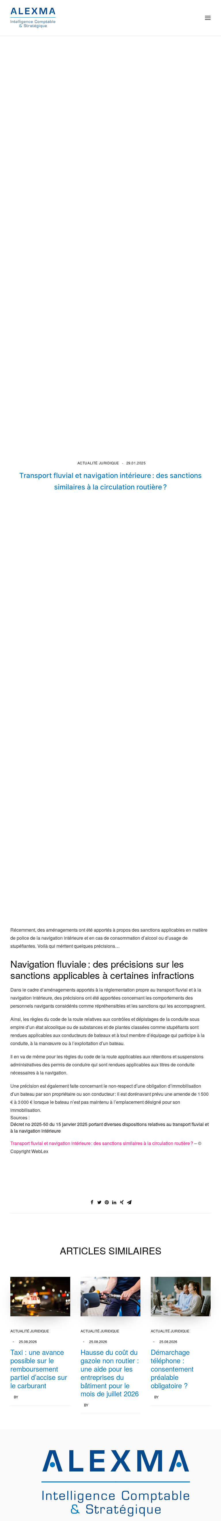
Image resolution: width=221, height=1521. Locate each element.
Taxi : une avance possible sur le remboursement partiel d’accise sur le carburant (38, 1368)
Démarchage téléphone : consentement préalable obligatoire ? (172, 1368)
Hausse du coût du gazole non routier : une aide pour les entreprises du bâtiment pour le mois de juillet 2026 (110, 1372)
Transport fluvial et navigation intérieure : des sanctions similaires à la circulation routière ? (102, 1143)
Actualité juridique (98, 462)
